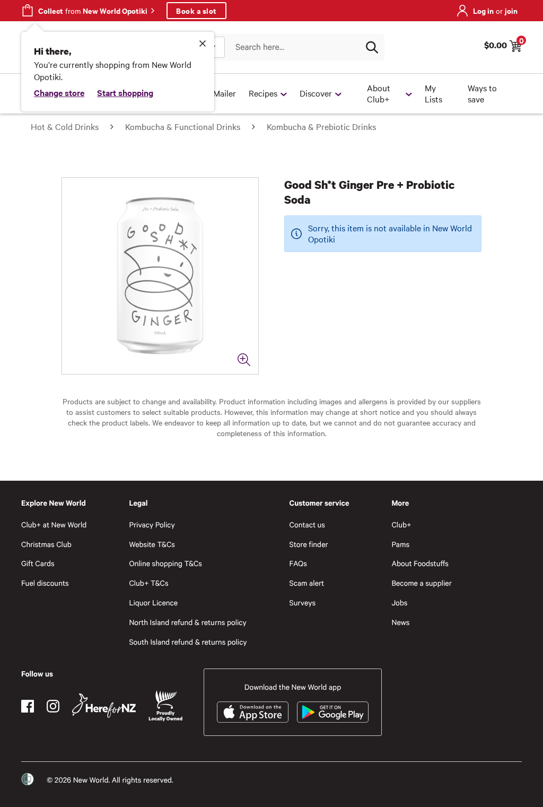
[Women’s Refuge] (27, 779)
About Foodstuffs (420, 563)
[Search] (371, 47)
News (400, 622)
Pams (400, 544)
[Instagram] (53, 706)
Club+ (401, 524)
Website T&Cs (152, 544)
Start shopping (125, 92)
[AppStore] (252, 712)
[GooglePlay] (333, 712)
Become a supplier (421, 583)
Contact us (307, 524)
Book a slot (196, 10)
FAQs (298, 563)
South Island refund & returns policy (188, 642)
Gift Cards (38, 563)
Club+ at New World (53, 524)
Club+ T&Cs (148, 583)
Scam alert (307, 583)
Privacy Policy (151, 524)
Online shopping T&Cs (165, 563)
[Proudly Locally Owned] (165, 706)
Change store (59, 92)
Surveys (303, 602)
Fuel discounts (45, 583)
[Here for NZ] (104, 705)
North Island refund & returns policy (187, 622)
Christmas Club (46, 544)
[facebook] (27, 706)
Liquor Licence (153, 602)
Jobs (399, 602)
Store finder (309, 544)
